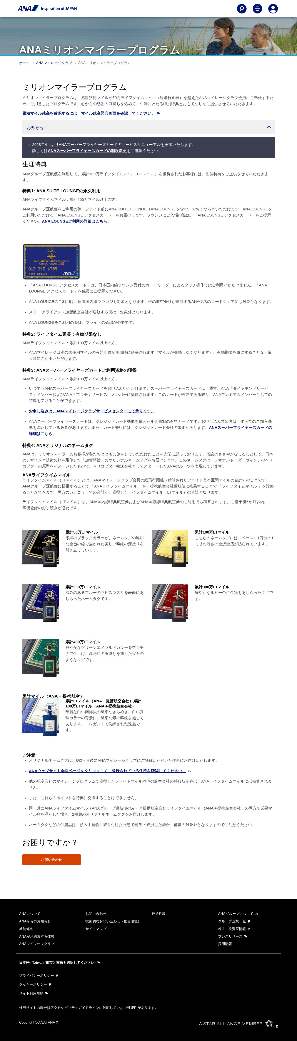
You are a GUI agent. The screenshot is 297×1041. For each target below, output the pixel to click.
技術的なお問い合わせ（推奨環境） (113, 921)
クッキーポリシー (33, 984)
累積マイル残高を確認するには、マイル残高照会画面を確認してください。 (88, 113)
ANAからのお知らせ (35, 921)
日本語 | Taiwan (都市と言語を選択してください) (57, 962)
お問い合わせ (51, 859)
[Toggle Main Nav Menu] (257, 8)
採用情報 (225, 944)
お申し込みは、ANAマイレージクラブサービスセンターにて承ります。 (92, 411)
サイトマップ (95, 929)
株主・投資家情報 (232, 929)
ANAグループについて (235, 913)
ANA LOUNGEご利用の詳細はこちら (74, 221)
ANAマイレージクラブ (54, 63)
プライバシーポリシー (36, 975)
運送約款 (159, 913)
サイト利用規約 (31, 993)
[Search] (242, 8)
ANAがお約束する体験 (36, 936)
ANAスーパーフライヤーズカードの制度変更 (87, 151)
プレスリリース (230, 936)
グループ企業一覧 (232, 921)
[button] (148, 127)
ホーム (25, 63)
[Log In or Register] (273, 8)
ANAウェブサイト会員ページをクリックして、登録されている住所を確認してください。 (107, 771)
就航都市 (26, 929)
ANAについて (29, 913)
